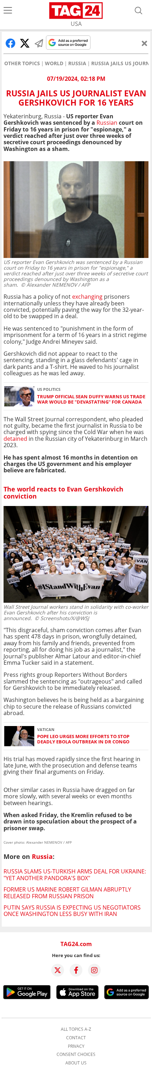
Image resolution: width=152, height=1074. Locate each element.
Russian (107, 122)
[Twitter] (57, 970)
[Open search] (138, 10)
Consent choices (76, 1054)
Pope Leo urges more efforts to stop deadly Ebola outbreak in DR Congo (83, 739)
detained (15, 439)
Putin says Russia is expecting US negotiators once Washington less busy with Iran (72, 911)
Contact (76, 1037)
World (54, 63)
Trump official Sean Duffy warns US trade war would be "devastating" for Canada (91, 399)
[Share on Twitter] (25, 43)
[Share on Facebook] (11, 43)
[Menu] (8, 10)
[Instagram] (94, 970)
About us (76, 1063)
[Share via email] (39, 43)
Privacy (76, 1046)
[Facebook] (76, 970)
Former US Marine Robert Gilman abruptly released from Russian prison (67, 892)
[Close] (144, 43)
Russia (77, 63)
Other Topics (22, 63)
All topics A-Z (76, 1029)
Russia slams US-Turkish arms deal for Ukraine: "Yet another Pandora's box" (75, 874)
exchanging (87, 296)
